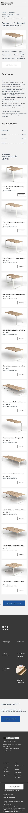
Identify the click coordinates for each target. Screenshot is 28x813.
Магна (17, 14)
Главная (4, 12)
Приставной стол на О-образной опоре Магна (13, 438)
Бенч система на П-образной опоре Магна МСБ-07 (13, 474)
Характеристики (7, 55)
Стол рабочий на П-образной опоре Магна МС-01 (14, 222)
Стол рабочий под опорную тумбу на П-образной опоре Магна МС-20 (13, 330)
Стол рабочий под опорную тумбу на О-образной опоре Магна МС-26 (13, 366)
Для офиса (11, 12)
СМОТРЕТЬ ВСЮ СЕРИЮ (14, 603)
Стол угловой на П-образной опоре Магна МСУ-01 (14, 186)
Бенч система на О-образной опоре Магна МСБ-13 (13, 510)
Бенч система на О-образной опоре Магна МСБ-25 (13, 581)
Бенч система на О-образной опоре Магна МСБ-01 (13, 402)
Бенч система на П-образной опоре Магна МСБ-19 (13, 546)
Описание (14, 51)
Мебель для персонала (8, 14)
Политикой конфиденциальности (12, 811)
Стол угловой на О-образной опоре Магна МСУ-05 (14, 294)
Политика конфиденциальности (11, 748)
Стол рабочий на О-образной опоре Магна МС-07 (14, 258)
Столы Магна (5, 16)
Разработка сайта (7, 751)
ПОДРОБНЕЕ (21, 194)
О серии (16, 55)
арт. (3, 51)
